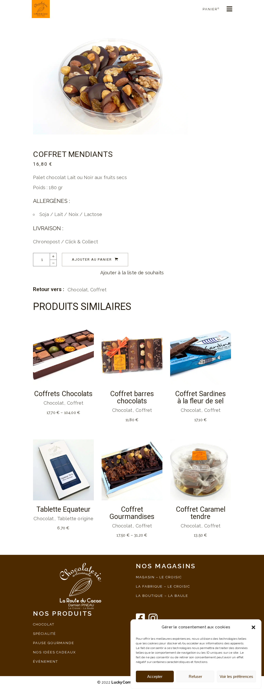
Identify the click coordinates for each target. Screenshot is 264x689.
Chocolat (78, 289)
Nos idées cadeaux (54, 652)
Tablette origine (75, 518)
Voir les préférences (236, 676)
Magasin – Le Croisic (159, 577)
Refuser (195, 676)
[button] (253, 627)
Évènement (45, 661)
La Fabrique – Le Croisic (163, 586)
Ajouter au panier (92, 259)
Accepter (154, 676)
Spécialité (44, 634)
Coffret (98, 289)
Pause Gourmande (53, 643)
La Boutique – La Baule (162, 596)
